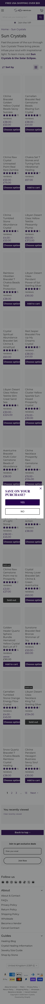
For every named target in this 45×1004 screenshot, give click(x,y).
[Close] (41, 488)
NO (22, 511)
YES (22, 502)
